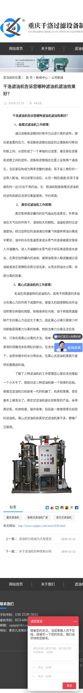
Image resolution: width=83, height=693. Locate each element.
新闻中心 (42, 77)
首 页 (29, 77)
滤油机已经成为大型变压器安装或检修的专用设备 (37, 539)
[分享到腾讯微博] (72, 507)
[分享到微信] (57, 507)
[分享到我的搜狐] (67, 507)
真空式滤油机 (64, 517)
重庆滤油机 (12, 517)
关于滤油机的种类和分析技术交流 (37, 551)
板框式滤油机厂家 (37, 517)
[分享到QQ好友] (62, 507)
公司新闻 (57, 77)
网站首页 (16, 48)
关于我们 (48, 48)
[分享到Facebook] (77, 507)
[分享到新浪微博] (52, 507)
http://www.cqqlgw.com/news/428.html (41, 525)
